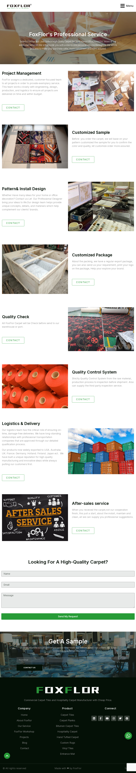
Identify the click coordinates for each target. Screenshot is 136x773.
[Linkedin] (94, 718)
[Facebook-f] (100, 718)
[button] (126, 5)
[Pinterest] (127, 718)
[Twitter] (120, 718)
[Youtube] (107, 718)
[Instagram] (113, 718)
